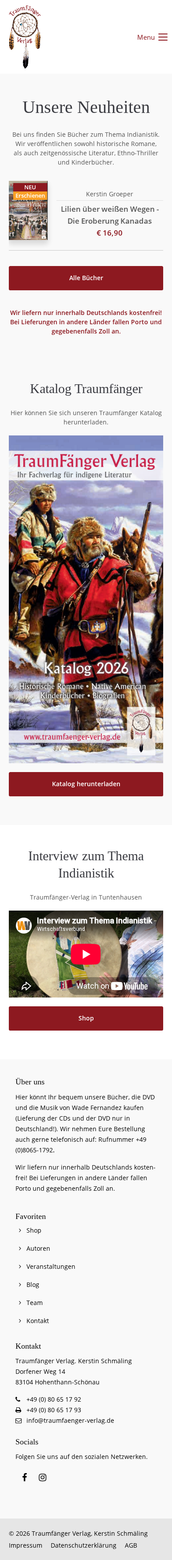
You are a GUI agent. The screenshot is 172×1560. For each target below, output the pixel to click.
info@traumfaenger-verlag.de (70, 1420)
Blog (32, 1284)
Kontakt (37, 1320)
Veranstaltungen (50, 1266)
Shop (86, 1018)
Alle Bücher (86, 278)
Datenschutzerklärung (83, 1545)
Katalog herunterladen (86, 784)
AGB (131, 1545)
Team (34, 1302)
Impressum (25, 1545)
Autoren (38, 1248)
